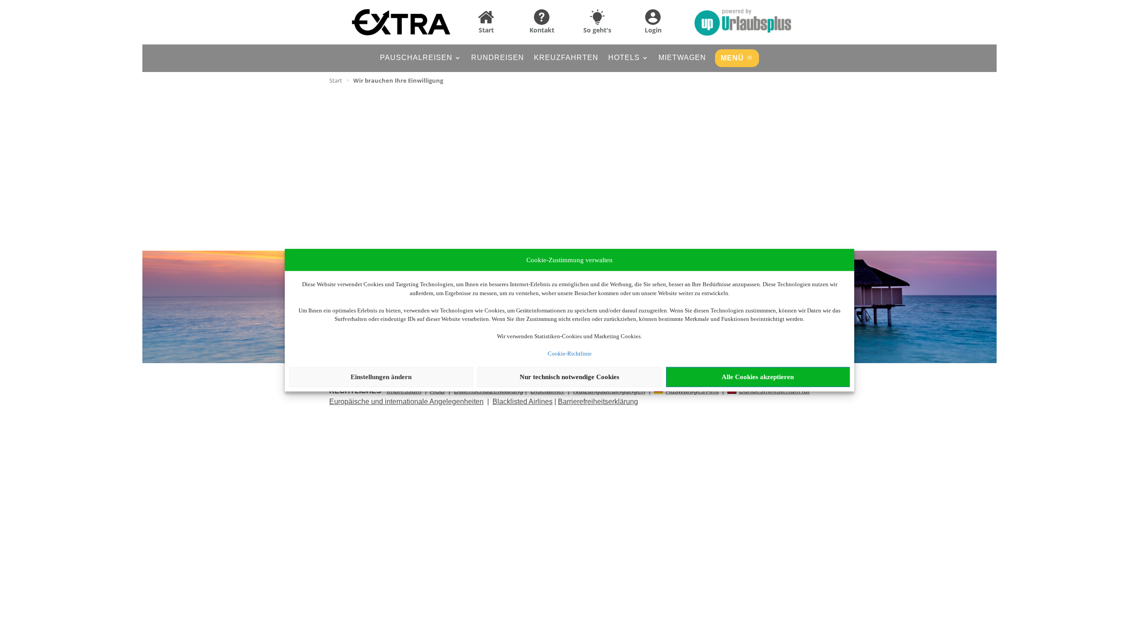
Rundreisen (497, 58)
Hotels (624, 58)
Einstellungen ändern (381, 376)
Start (335, 80)
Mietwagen (682, 58)
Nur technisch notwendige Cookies (569, 376)
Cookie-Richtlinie (570, 353)
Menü (732, 58)
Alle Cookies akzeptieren (758, 376)
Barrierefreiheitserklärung (598, 401)
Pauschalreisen (416, 58)
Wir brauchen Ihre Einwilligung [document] (398, 80)
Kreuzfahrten (566, 58)
